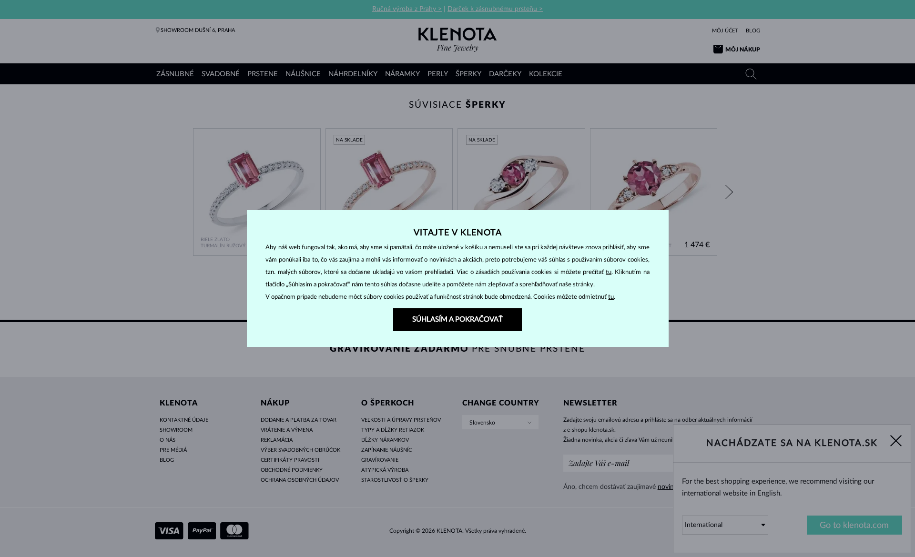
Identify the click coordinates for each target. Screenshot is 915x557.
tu (608, 272)
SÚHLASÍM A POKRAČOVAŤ (457, 319)
